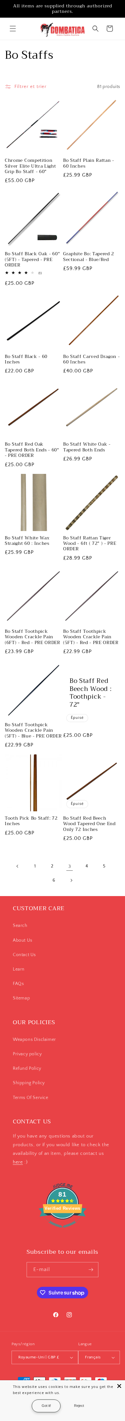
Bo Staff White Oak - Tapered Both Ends (87, 447)
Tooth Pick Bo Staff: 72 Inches (31, 821)
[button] (13, 29)
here (18, 1162)
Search (20, 925)
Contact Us (24, 954)
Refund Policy (27, 1068)
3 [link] (69, 866)
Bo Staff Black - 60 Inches (26, 359)
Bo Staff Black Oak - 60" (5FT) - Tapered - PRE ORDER (32, 259)
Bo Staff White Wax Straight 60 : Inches (27, 540)
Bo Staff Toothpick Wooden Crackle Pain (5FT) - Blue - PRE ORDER (33, 730)
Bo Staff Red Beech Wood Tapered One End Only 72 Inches (89, 823)
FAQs (18, 983)
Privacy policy (27, 1054)
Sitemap (21, 998)
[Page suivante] (71, 880)
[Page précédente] (18, 866)
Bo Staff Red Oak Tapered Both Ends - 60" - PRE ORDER (32, 449)
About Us (22, 940)
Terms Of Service (30, 1097)
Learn (19, 969)
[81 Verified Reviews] (62, 1231)
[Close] (119, 1386)
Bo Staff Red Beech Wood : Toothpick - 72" (91, 693)
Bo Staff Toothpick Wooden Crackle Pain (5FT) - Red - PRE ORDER (91, 637)
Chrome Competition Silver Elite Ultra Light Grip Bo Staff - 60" (30, 166)
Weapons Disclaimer (34, 1039)
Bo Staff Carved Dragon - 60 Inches (91, 359)
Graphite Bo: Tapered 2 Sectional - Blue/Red (88, 256)
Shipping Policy (29, 1082)
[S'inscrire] (91, 1269)
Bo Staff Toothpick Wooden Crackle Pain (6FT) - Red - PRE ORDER (32, 637)
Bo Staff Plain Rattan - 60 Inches (88, 163)
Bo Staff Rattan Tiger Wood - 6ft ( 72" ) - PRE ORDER (89, 543)
